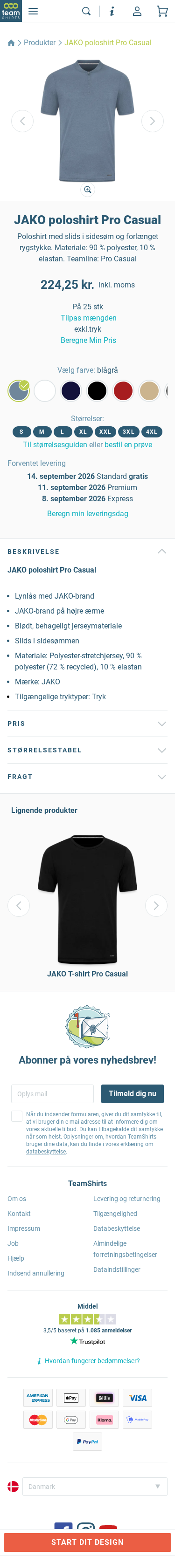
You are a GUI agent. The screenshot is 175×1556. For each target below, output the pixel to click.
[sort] (97, 391)
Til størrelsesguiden (55, 444)
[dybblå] (71, 391)
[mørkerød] (123, 391)
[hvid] (45, 391)
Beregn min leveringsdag (87, 513)
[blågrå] (18, 391)
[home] (11, 43)
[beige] (149, 391)
